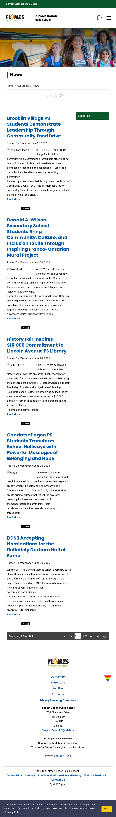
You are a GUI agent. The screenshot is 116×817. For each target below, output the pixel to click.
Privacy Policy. (13, 812)
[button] (47, 96)
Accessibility (14, 775)
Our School (23, 85)
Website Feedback (95, 775)
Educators (58, 682)
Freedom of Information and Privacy (59, 775)
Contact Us (58, 779)
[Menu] (109, 17)
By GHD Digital (58, 784)
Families (58, 688)
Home (10, 85)
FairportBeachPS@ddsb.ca (58, 730)
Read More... (14, 199)
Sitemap (30, 775)
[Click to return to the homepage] (14, 17)
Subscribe (84, 115)
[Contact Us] (99, 17)
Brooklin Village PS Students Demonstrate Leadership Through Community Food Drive (34, 127)
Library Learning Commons (58, 700)
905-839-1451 (62, 755)
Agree (107, 809)
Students (58, 694)
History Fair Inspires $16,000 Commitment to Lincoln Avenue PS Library (37, 345)
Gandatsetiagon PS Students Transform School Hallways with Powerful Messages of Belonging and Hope (32, 447)
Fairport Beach (45, 17)
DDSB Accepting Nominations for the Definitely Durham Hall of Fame (36, 547)
